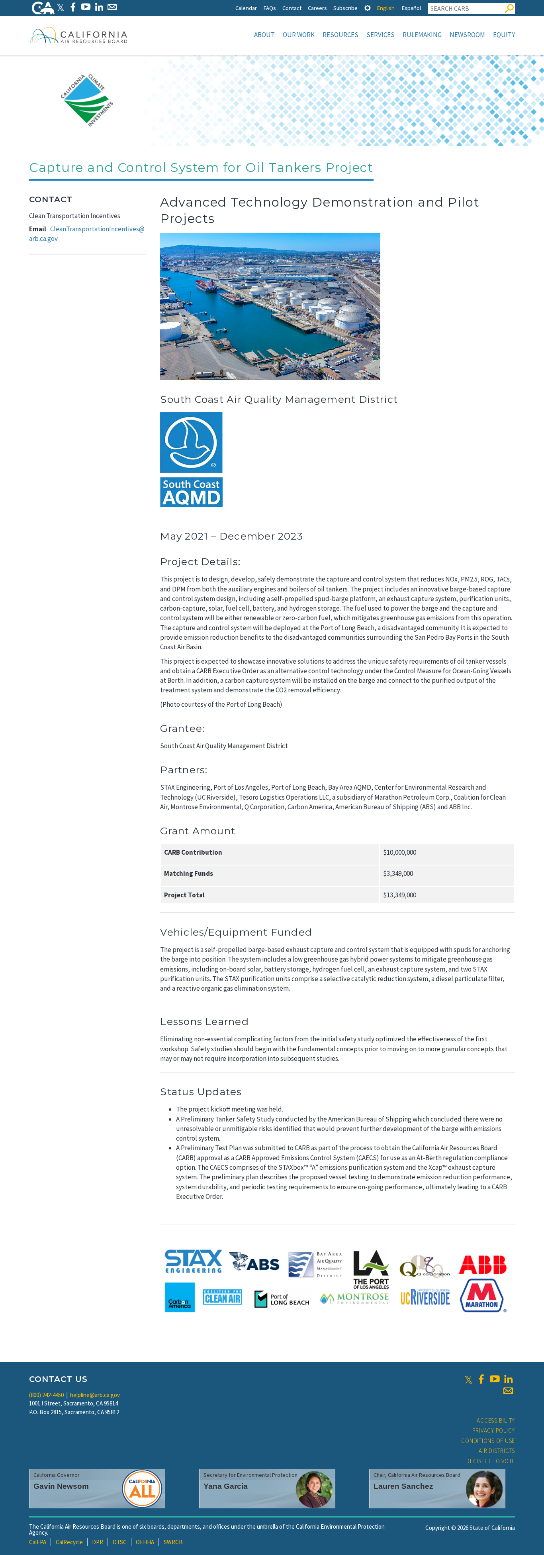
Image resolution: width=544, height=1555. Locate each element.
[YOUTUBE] (86, 7)
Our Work (299, 34)
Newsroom (467, 34)
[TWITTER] (61, 7)
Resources (340, 34)
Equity (504, 34)
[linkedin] (508, 1379)
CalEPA (37, 1542)
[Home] (79, 35)
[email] (508, 1391)
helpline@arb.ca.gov (95, 1395)
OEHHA (145, 1542)
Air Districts (497, 1450)
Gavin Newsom (61, 1486)
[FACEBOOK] (73, 7)
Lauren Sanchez (403, 1486)
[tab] (367, 8)
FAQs (269, 8)
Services (380, 34)
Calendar (246, 8)
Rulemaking (422, 34)
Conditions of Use (488, 1441)
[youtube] (494, 1379)
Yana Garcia (226, 1486)
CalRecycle (69, 1542)
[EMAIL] (112, 7)
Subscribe (345, 8)
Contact (291, 8)
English (386, 8)
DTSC (120, 1542)
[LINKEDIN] (99, 7)
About (264, 34)
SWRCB (173, 1542)
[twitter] (468, 1379)
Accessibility (496, 1420)
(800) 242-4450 (46, 1395)
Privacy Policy (493, 1430)
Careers (317, 8)
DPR (97, 1542)
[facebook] (481, 1379)
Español (411, 8)
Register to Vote (490, 1461)
